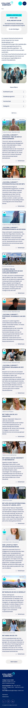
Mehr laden (14, 661)
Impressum (5, 694)
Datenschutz (5, 696)
